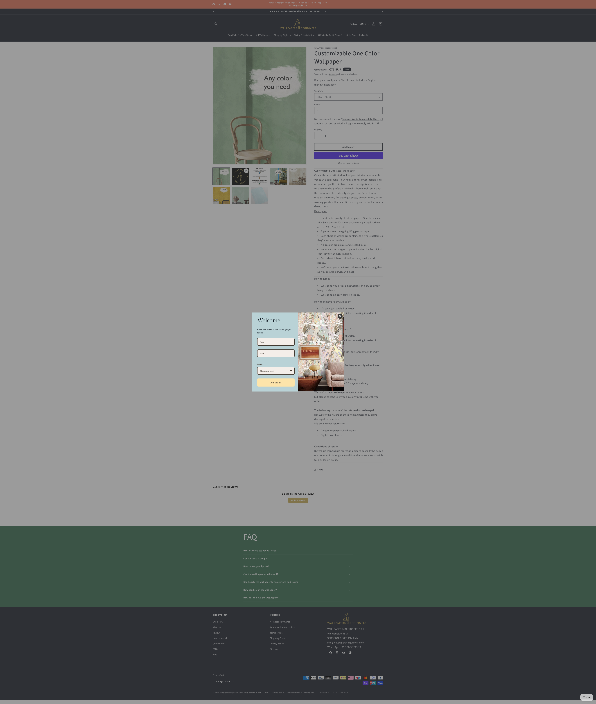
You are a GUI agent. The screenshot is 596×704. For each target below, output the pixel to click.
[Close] (340, 316)
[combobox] (276, 371)
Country (260, 364)
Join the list (275, 382)
